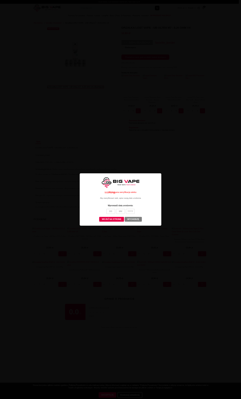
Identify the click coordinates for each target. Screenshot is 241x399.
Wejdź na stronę (111, 219)
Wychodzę (133, 219)
